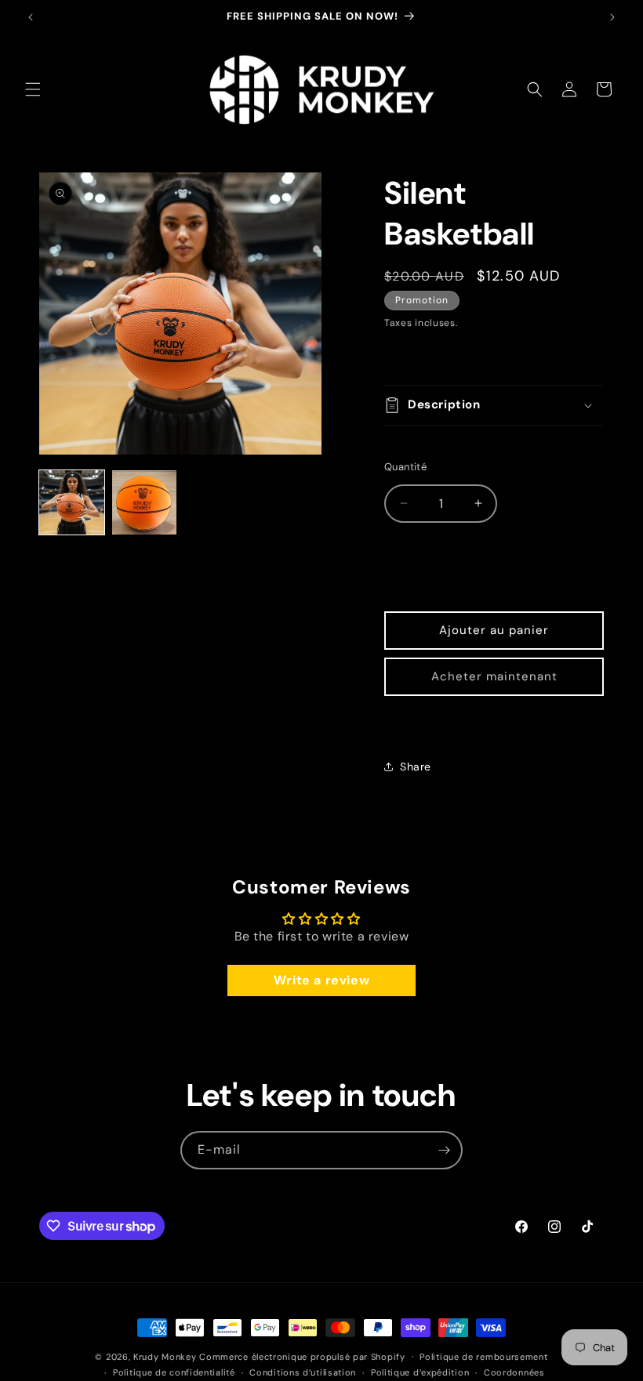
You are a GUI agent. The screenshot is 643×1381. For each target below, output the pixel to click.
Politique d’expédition (420, 1372)
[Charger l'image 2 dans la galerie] (144, 502)
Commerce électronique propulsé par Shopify (302, 1356)
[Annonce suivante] (612, 17)
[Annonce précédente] (30, 17)
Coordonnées (514, 1372)
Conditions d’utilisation (302, 1372)
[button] (33, 89)
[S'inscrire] (444, 1150)
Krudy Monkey (164, 1356)
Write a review (321, 980)
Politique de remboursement (483, 1356)
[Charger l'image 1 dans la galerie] (71, 502)
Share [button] (415, 766)
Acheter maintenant (494, 676)
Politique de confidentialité (174, 1372)
